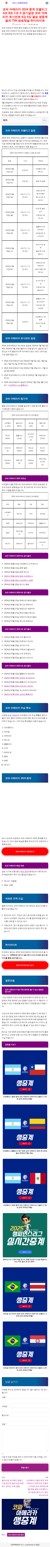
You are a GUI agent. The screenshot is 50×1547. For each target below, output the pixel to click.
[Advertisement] (25, 61)
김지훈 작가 (18, 24)
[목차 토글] (43, 120)
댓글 (4, 1424)
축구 (25, 24)
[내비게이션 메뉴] (47, 3)
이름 (4, 1397)
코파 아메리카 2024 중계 (16, 1535)
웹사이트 (5, 1415)
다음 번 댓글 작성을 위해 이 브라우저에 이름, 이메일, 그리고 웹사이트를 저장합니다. (24, 1458)
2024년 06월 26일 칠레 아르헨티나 (18, 576)
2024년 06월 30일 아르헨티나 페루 (18, 580)
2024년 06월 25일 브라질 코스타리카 (19, 677)
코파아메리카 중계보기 (25, 851)
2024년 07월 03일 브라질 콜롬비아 (18, 694)
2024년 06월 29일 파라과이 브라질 (18, 686)
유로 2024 (24, 871)
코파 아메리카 (13, 715)
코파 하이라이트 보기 (25, 965)
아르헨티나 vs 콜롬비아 (18, 385)
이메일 (5, 1406)
